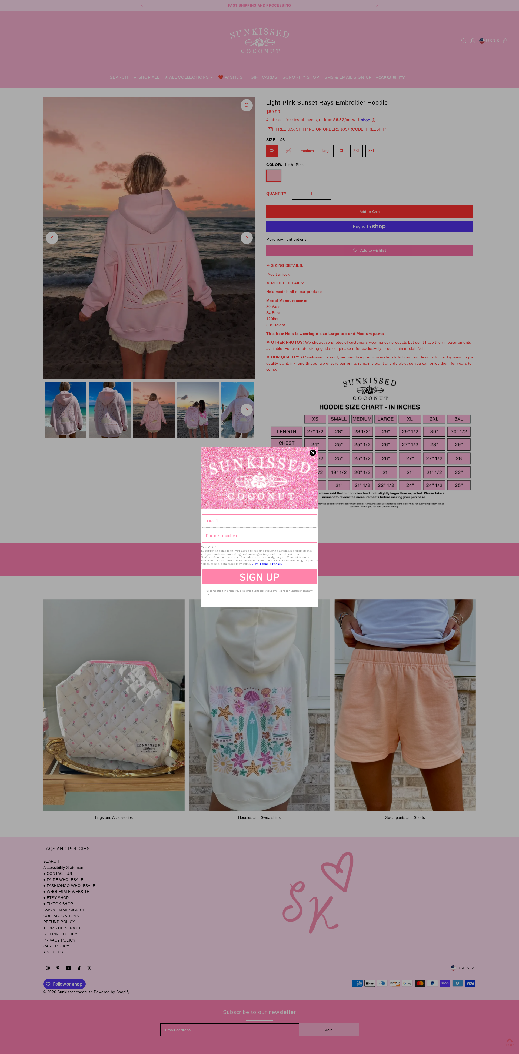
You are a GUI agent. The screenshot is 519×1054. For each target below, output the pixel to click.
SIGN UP (259, 577)
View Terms (260, 564)
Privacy (277, 564)
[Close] (313, 453)
